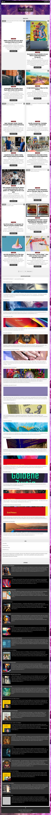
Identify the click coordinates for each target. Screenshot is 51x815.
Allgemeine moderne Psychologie (9, 367)
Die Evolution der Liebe (8, 316)
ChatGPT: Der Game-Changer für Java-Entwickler (12, 624)
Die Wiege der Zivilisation (8, 588)
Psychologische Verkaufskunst (9, 403)
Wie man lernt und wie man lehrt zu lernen (11, 685)
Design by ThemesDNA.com (25, 810)
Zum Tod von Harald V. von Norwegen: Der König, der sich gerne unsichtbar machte (13, 224)
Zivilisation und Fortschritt (8, 564)
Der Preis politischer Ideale (8, 781)
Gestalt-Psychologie (7, 437)
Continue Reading (13, 51)
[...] (14, 296)
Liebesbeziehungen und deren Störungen (11, 349)
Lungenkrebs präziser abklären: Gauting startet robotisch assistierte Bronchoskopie (13, 155)
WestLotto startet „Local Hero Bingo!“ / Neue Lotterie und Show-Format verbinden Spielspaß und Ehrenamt (37, 256)
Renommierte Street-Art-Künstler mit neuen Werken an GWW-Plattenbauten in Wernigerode (37, 55)
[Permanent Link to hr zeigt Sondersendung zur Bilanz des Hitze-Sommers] (37, 77)
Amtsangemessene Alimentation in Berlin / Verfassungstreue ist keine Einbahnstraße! (37, 155)
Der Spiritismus (6, 299)
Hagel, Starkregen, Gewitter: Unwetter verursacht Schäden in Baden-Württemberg (13, 124)
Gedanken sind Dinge (7, 420)
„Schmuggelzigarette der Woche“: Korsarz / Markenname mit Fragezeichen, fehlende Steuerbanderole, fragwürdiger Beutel (37, 221)
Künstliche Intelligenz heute (8, 733)
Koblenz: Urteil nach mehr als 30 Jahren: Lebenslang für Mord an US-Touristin (13, 41)
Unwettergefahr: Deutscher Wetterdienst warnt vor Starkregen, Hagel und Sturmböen (37, 190)
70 (25, 271)
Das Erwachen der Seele (7, 673)
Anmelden (5, 542)
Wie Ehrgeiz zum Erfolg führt (9, 521)
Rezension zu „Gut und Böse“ (8, 769)
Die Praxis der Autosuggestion (8, 612)
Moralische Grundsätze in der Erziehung (10, 757)
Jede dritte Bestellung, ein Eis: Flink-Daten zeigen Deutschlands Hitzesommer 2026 (13, 255)
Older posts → (29, 271)
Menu (4, 1)
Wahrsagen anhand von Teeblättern (10, 636)
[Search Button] (25, 806)
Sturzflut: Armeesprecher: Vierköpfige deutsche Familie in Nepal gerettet (37, 124)
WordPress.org (6, 548)
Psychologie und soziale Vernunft (9, 385)
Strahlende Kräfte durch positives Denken (11, 488)
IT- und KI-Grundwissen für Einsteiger (10, 697)
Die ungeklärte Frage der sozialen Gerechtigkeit (12, 709)
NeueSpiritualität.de (25, 9)
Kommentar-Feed (6, 546)
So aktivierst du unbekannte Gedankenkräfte (12, 504)
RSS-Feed (10, 43)
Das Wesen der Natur (7, 600)
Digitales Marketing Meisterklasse (9, 576)
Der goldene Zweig (7, 471)
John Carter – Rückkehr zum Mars (9, 721)
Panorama (14, 38)
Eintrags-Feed (5, 544)
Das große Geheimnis (7, 332)
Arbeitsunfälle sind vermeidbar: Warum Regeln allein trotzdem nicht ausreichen (13, 89)
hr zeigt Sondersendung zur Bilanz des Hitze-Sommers (37, 88)
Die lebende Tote (6, 794)
